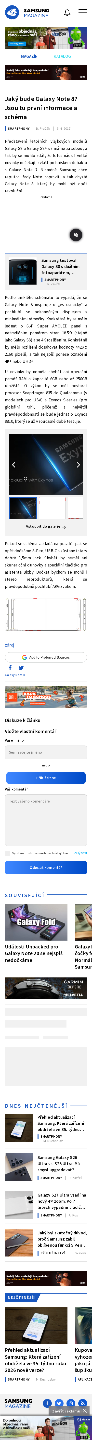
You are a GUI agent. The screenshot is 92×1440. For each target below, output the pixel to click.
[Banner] (46, 1428)
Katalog (62, 56)
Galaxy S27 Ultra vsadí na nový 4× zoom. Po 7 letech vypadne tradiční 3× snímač (62, 1201)
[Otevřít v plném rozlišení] (46, 616)
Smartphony (18, 128)
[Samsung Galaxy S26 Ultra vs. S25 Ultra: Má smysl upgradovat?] (19, 1167)
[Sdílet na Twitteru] (21, 668)
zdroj (9, 645)
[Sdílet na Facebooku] (10, 668)
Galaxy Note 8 (15, 675)
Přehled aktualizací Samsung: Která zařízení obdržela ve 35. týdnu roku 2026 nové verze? (61, 1123)
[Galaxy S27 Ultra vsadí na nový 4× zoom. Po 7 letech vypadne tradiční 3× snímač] (19, 1205)
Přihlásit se (46, 778)
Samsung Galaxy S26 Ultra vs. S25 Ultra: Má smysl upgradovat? (59, 1163)
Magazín (29, 56)
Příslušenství (52, 1253)
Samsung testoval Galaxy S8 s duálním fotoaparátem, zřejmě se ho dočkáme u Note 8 (60, 266)
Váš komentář (16, 789)
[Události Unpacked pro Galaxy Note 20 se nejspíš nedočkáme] (36, 922)
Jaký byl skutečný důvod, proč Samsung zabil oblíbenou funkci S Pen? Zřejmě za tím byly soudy (62, 1239)
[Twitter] (59, 1403)
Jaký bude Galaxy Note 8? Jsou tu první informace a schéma (41, 108)
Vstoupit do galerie (43, 526)
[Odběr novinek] (67, 13)
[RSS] (82, 1403)
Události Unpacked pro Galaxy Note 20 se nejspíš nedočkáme (34, 953)
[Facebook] (47, 1403)
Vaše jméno (14, 740)
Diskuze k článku (22, 720)
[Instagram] (70, 1403)
